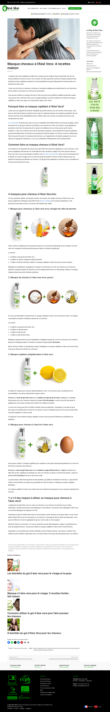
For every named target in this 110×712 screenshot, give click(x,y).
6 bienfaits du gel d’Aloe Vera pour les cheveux (20, 659)
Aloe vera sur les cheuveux (20, 648)
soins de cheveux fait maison (46, 650)
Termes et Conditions (46, 694)
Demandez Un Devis (45, 683)
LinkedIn (22, 708)
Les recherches (13, 123)
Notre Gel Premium (45, 681)
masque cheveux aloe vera (54, 648)
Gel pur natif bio (45, 201)
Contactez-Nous (44, 685)
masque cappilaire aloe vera (40, 648)
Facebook (10, 708)
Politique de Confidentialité (47, 692)
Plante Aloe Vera (65, 648)
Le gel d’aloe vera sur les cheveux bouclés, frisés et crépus (63, 659)
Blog (41, 690)
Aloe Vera (88, 63)
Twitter (16, 708)
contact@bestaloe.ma (29, 2)
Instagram (28, 708)
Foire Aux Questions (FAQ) (47, 688)
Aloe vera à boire (90, 65)
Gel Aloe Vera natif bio (50, 154)
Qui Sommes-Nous (45, 679)
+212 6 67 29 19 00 (14, 2)
